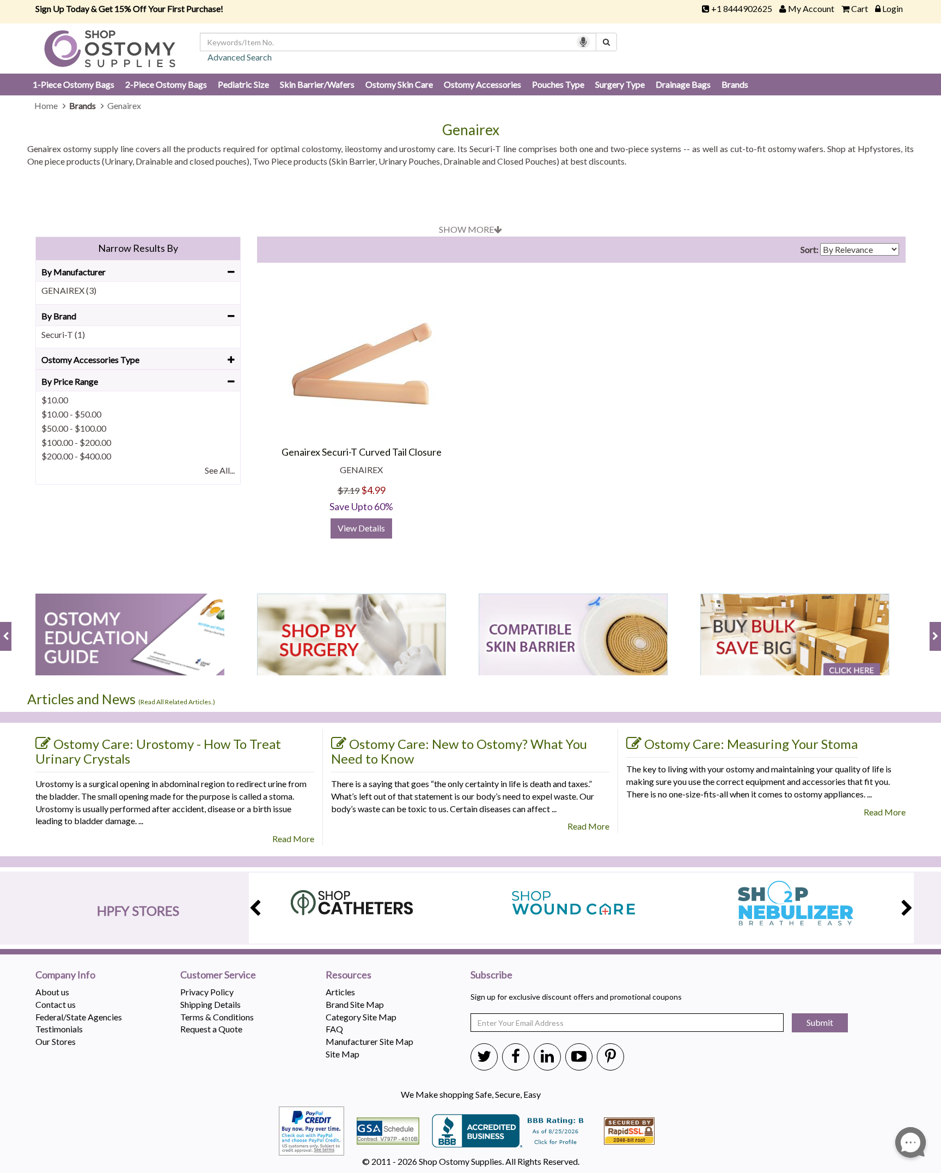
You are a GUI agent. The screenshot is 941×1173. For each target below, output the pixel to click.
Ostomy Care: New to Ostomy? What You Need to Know (459, 751)
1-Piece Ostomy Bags (73, 84)
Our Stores (55, 1041)
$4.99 (373, 490)
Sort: (809, 249)
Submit (819, 1022)
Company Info (65, 975)
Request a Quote (211, 1029)
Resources (348, 975)
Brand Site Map (355, 1004)
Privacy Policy (207, 992)
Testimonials (59, 1029)
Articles (340, 992)
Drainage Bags (683, 84)
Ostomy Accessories (482, 84)
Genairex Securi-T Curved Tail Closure (362, 452)
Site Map (342, 1054)
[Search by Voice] (583, 42)
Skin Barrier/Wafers (317, 84)
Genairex (470, 130)
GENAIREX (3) (68, 290)
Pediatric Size (243, 84)
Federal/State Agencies (78, 1017)
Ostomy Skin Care (399, 84)
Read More (293, 838)
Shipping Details (210, 1004)
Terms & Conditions (217, 1017)
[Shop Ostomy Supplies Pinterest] (610, 1056)
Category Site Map (361, 1017)
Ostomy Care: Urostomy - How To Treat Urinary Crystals (158, 751)
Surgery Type (620, 84)
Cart (859, 8)
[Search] (606, 42)
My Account (811, 8)
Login (892, 8)
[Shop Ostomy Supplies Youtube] (578, 1056)
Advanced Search (239, 57)
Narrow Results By (138, 248)
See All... (220, 470)
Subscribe (491, 975)
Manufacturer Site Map (369, 1041)
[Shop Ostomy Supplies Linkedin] (547, 1056)
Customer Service (218, 975)
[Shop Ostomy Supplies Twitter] (484, 1056)
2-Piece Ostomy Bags (166, 84)
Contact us (55, 1004)
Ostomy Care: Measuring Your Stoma (751, 744)
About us (52, 992)
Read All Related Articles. (176, 702)
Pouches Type (558, 84)
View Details (361, 528)
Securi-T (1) (63, 334)
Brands (735, 84)
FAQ (334, 1029)
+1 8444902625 (741, 8)
